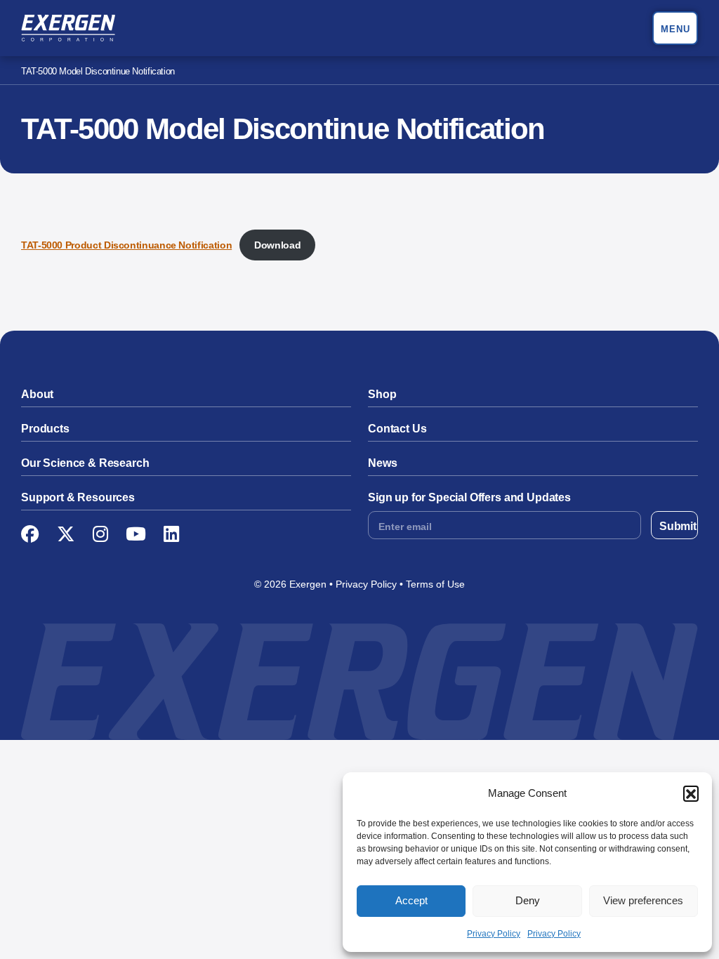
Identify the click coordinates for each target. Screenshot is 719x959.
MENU (675, 29)
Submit (677, 526)
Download (277, 245)
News (382, 463)
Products (45, 429)
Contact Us (397, 429)
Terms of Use (435, 584)
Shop (382, 394)
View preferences (643, 900)
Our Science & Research (85, 463)
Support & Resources (78, 497)
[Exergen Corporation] (68, 28)
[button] (691, 793)
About (37, 394)
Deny (527, 900)
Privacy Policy (493, 934)
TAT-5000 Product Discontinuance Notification (126, 245)
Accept (411, 900)
